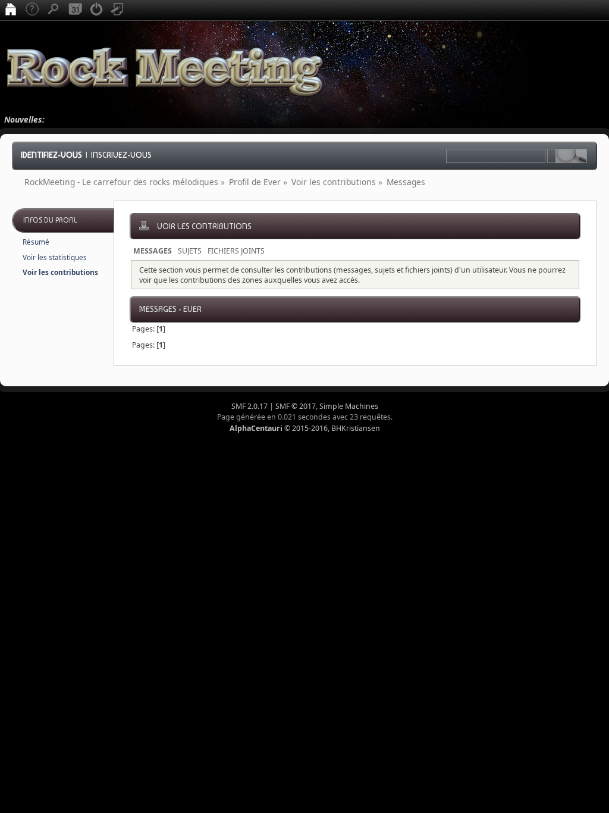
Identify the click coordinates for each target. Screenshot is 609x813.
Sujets (190, 251)
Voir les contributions (60, 272)
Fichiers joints (236, 251)
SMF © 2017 (295, 406)
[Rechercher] (53, 10)
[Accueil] (10, 10)
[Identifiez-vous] (96, 10)
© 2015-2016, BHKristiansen (305, 428)
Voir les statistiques (55, 257)
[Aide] (32, 10)
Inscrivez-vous (121, 155)
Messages (152, 251)
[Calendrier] (75, 10)
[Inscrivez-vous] (117, 10)
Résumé (36, 241)
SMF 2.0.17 (249, 406)
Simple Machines (348, 406)
